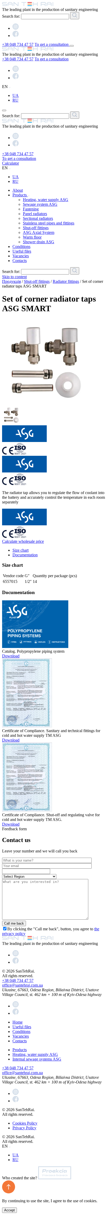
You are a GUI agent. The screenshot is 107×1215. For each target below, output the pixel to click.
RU (15, 100)
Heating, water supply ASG (45, 199)
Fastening (31, 209)
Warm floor (32, 237)
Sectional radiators (38, 218)
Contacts (19, 260)
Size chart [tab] (20, 550)
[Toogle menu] (72, 46)
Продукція (11, 281)
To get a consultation (52, 44)
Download (10, 656)
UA (15, 95)
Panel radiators (35, 213)
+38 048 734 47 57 (18, 44)
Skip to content (14, 277)
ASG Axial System (38, 232)
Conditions (21, 246)
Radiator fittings (66, 281)
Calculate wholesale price (23, 541)
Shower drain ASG (38, 242)
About (17, 190)
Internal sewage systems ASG (36, 1059)
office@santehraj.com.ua (22, 985)
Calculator (10, 163)
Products (20, 195)
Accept (9, 1210)
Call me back (14, 923)
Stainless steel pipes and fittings (48, 223)
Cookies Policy (24, 1123)
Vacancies (20, 256)
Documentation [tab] (25, 555)
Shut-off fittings (36, 228)
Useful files (21, 251)
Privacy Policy (24, 1128)
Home (17, 1022)
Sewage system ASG (40, 204)
